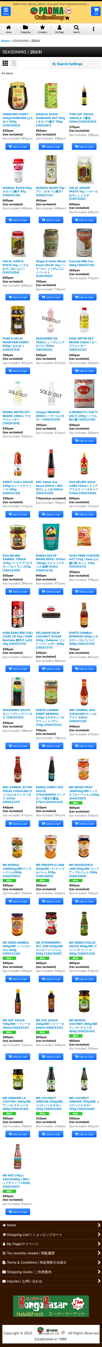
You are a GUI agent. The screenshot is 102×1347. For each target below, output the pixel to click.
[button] (6, 11)
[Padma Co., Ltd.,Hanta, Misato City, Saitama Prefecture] (51, 1334)
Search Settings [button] (70, 64)
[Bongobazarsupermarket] (51, 1305)
